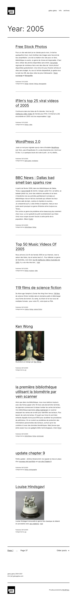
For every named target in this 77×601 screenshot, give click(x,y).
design (26, 83)
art (25, 370)
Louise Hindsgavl (30, 486)
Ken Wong (24, 326)
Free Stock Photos (31, 46)
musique (31, 270)
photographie (42, 83)
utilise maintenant (41, 410)
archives (66, 10)
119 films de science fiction (38, 287)
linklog (36, 83)
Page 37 (24, 550)
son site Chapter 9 (44, 461)
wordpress (35, 160)
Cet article (54, 63)
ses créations (34, 524)
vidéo (30, 124)
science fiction (38, 309)
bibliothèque (28, 227)
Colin (31, 219)
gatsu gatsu (53, 10)
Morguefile (29, 75)
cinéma (27, 309)
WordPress (65, 590)
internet (31, 83)
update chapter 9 (30, 453)
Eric (59, 428)
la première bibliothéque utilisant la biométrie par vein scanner (36, 392)
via (49, 116)
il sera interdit (25, 191)
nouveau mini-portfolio (27, 461)
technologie (40, 436)
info (60, 10)
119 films (57, 293)
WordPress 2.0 (28, 141)
